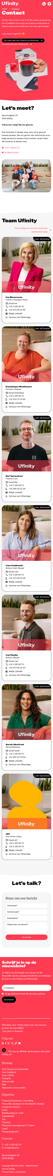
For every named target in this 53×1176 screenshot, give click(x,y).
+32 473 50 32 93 (17, 667)
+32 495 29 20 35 (17, 488)
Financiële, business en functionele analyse (23, 1103)
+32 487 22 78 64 (17, 757)
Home (4, 9)
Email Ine (13, 303)
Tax (3, 1119)
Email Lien (13, 571)
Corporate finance (11, 1106)
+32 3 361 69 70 (12, 148)
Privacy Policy (8, 1172)
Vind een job (8, 1081)
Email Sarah (14, 750)
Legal (4, 1128)
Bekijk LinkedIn (15, 313)
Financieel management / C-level (18, 1125)
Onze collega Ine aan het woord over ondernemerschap (31, 230)
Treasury (6, 1122)
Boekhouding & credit (12, 1113)
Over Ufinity (8, 1075)
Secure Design (8, 1169)
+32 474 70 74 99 (17, 399)
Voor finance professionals (15, 1069)
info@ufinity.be (12, 152)
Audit (4, 1110)
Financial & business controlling (17, 1100)
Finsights (6, 1078)
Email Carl (13, 661)
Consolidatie (8, 1116)
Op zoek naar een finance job (15, 44)
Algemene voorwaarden (13, 1087)
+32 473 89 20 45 (17, 578)
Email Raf (13, 482)
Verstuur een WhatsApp (20, 317)
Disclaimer (21, 1172)
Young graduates (10, 1131)
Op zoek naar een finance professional (21, 40)
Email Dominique (16, 393)
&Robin (23, 1051)
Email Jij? (13, 840)
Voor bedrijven (9, 1072)
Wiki (4, 1084)
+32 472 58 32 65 (17, 310)
